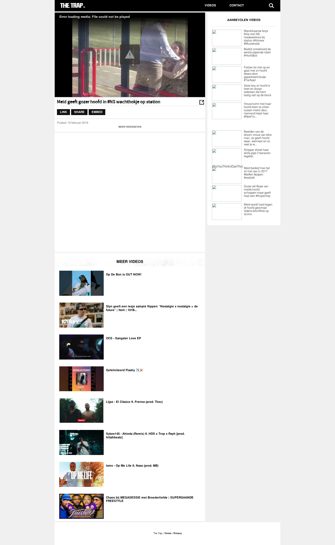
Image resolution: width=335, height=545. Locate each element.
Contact (236, 5)
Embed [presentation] (97, 112)
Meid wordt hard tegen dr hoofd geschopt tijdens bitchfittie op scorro (258, 209)
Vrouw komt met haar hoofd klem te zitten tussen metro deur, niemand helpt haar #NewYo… (257, 110)
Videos (210, 5)
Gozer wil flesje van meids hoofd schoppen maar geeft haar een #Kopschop (257, 191)
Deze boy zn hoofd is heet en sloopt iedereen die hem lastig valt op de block (257, 90)
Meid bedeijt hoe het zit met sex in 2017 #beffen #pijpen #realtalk (257, 173)
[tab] (63, 112)
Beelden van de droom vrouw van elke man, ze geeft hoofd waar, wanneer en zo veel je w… (258, 138)
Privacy (177, 533)
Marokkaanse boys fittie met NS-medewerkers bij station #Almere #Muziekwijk (256, 37)
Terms (167, 533)
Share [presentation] (79, 112)
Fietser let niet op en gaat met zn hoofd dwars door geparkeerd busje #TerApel (257, 74)
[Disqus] (130, 192)
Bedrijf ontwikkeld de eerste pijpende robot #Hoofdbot (257, 52)
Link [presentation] (63, 112)
